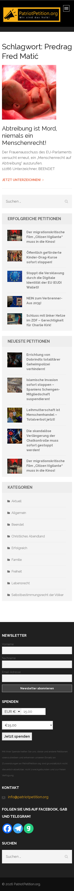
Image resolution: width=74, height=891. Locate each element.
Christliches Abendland (28, 536)
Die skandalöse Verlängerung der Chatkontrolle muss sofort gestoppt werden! (42, 440)
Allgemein (18, 513)
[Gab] (29, 828)
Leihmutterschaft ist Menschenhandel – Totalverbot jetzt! (43, 414)
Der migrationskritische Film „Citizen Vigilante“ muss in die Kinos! (45, 237)
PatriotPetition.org (27, 884)
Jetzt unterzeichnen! (21, 180)
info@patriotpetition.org (28, 797)
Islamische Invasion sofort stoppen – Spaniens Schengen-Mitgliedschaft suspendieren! (43, 389)
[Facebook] (7, 828)
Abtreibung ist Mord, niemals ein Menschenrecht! (29, 135)
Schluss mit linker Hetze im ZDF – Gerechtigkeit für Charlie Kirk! (45, 320)
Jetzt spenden (17, 736)
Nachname (9, 658)
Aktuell (16, 501)
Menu (67, 9)
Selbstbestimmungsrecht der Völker (37, 595)
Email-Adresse (11, 672)
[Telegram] (18, 828)
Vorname (8, 644)
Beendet (17, 524)
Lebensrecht (20, 583)
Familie (16, 560)
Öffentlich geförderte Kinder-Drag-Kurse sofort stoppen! (44, 257)
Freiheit (16, 571)
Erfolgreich (19, 548)
